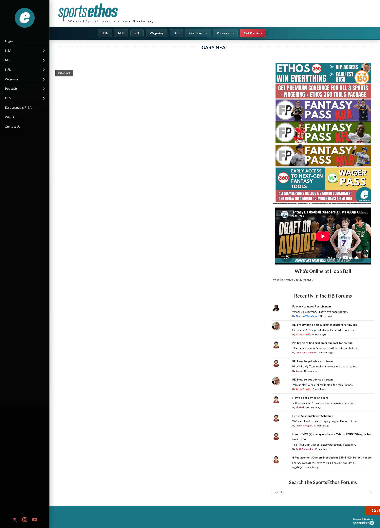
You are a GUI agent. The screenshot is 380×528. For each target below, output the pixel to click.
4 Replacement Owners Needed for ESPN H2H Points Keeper (332, 457)
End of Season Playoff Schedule (312, 416)
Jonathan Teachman (306, 352)
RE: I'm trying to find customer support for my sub (324, 324)
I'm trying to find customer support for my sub (322, 342)
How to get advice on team (310, 397)
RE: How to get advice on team (312, 361)
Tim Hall (299, 407)
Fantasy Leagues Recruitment (311, 306)
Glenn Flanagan (303, 425)
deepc (298, 370)
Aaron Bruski (302, 334)
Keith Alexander (304, 448)
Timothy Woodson (306, 316)
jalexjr (298, 467)
